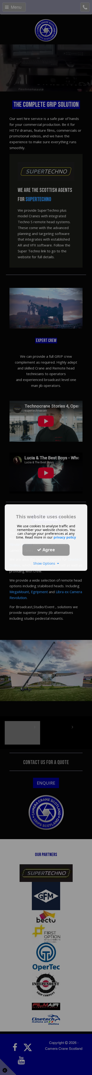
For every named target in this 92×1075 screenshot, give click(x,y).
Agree (48, 549)
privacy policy (65, 537)
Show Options (45, 563)
